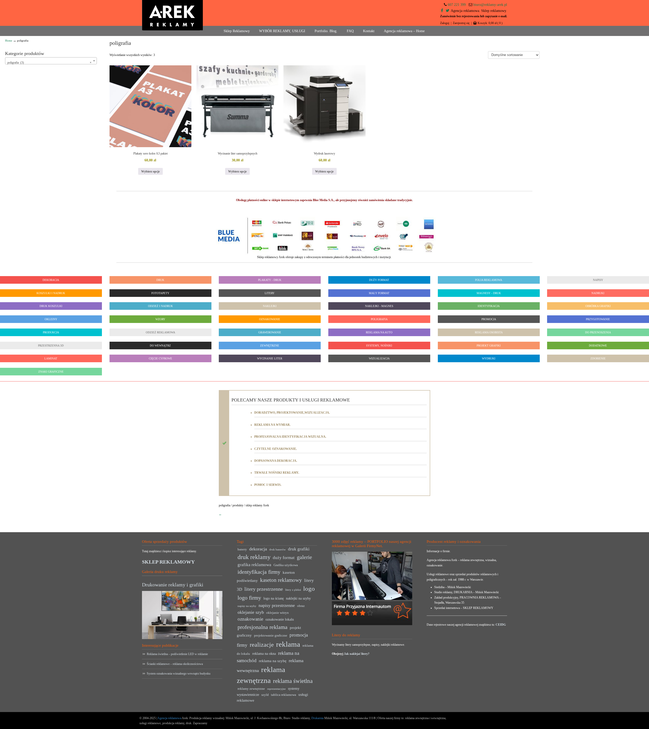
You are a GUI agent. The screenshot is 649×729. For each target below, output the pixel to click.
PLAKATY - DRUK (269, 279)
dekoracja (258, 548)
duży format (284, 557)
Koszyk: (490, 23)
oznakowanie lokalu (279, 619)
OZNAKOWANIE (269, 319)
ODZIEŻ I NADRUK (160, 306)
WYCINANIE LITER (269, 358)
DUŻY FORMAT (379, 279)
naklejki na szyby (298, 598)
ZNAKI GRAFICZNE (51, 371)
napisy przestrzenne (277, 605)
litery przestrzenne (263, 589)
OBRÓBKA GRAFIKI (598, 306)
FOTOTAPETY (160, 293)
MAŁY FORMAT (379, 293)
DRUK (160, 279)
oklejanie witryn (277, 613)
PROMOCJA (488, 319)
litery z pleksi (293, 589)
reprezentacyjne (276, 688)
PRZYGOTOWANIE (598, 319)
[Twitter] (447, 11)
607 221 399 (457, 5)
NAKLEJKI (270, 306)
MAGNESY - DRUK (488, 293)
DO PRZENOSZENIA (598, 332)
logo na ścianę (273, 598)
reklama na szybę (272, 661)
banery (242, 549)
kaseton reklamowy (281, 580)
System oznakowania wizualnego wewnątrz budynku (178, 673)
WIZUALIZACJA (379, 358)
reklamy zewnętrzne (251, 688)
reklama (288, 644)
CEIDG (501, 624)
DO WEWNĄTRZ (160, 345)
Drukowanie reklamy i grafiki (172, 584)
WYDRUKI (488, 358)
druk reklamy (254, 557)
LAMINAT (50, 358)
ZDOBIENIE (598, 358)
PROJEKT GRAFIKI (489, 345)
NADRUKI (598, 293)
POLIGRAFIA (379, 319)
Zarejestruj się (461, 23)
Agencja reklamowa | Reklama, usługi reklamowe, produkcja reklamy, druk (172, 15)
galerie (304, 557)
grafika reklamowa (254, 564)
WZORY (160, 319)
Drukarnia (317, 718)
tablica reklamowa (283, 695)
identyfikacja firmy (259, 572)
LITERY (270, 293)
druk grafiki (299, 549)
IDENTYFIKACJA (489, 306)
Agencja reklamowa (169, 718)
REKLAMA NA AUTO (379, 332)
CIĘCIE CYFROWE (160, 358)
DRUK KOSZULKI (51, 306)
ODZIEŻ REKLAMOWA (160, 332)
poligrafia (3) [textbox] (49, 62)
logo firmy (249, 597)
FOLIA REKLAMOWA (488, 279)
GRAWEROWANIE (269, 332)
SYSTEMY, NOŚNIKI (379, 345)
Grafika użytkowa (286, 565)
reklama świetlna (293, 681)
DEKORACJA (51, 279)
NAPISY (598, 279)
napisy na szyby (247, 606)
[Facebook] (442, 11)
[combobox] (51, 60)
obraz (301, 606)
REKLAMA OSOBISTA (488, 332)
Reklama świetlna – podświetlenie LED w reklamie (177, 654)
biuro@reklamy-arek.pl (490, 5)
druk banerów (277, 549)
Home (8, 40)
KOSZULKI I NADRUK (51, 293)
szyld (265, 695)
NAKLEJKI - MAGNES (379, 306)
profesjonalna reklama (262, 627)
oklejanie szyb (251, 612)
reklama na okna (264, 654)
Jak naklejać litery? (356, 654)
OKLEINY (51, 319)
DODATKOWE (598, 345)
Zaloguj (444, 23)
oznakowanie (250, 619)
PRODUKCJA (51, 332)
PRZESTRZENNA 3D (51, 345)
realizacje (262, 644)
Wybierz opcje (150, 171)
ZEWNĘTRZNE (269, 345)
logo (309, 588)
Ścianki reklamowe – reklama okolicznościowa (175, 664)
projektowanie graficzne (270, 635)
